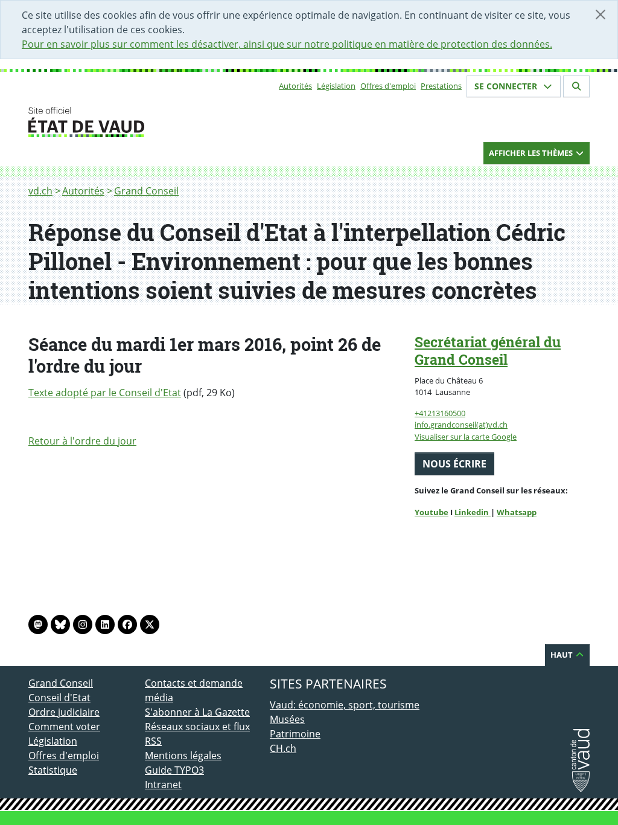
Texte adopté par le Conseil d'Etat (104, 392)
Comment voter (64, 726)
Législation (336, 85)
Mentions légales (183, 755)
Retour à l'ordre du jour (82, 441)
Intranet (163, 784)
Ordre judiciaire (64, 712)
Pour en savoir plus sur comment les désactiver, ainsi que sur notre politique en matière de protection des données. (287, 44)
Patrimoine (295, 733)
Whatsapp (517, 512)
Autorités (295, 85)
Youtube (431, 512)
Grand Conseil (146, 190)
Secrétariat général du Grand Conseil (488, 350)
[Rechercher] (576, 86)
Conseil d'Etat (59, 697)
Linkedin (472, 512)
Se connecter (507, 86)
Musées (287, 719)
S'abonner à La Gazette (197, 712)
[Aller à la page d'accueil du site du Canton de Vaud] (140, 122)
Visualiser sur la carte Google (466, 436)
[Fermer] (600, 14)
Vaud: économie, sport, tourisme (344, 704)
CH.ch (283, 748)
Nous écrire (454, 463)
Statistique (52, 770)
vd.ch (40, 190)
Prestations (441, 85)
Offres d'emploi (388, 85)
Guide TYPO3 (174, 770)
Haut (562, 654)
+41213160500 (440, 413)
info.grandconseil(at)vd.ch (461, 424)
